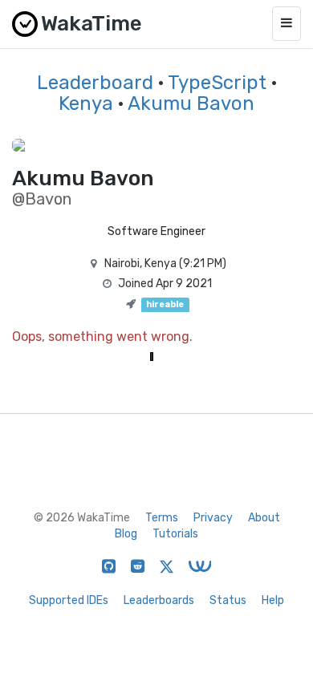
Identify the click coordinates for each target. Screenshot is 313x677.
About (264, 518)
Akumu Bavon (191, 103)
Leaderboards (159, 600)
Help (273, 600)
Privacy (213, 518)
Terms (161, 518)
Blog (126, 534)
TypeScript (217, 82)
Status (227, 600)
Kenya (86, 103)
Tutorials (175, 534)
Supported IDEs (68, 600)
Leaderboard (95, 82)
